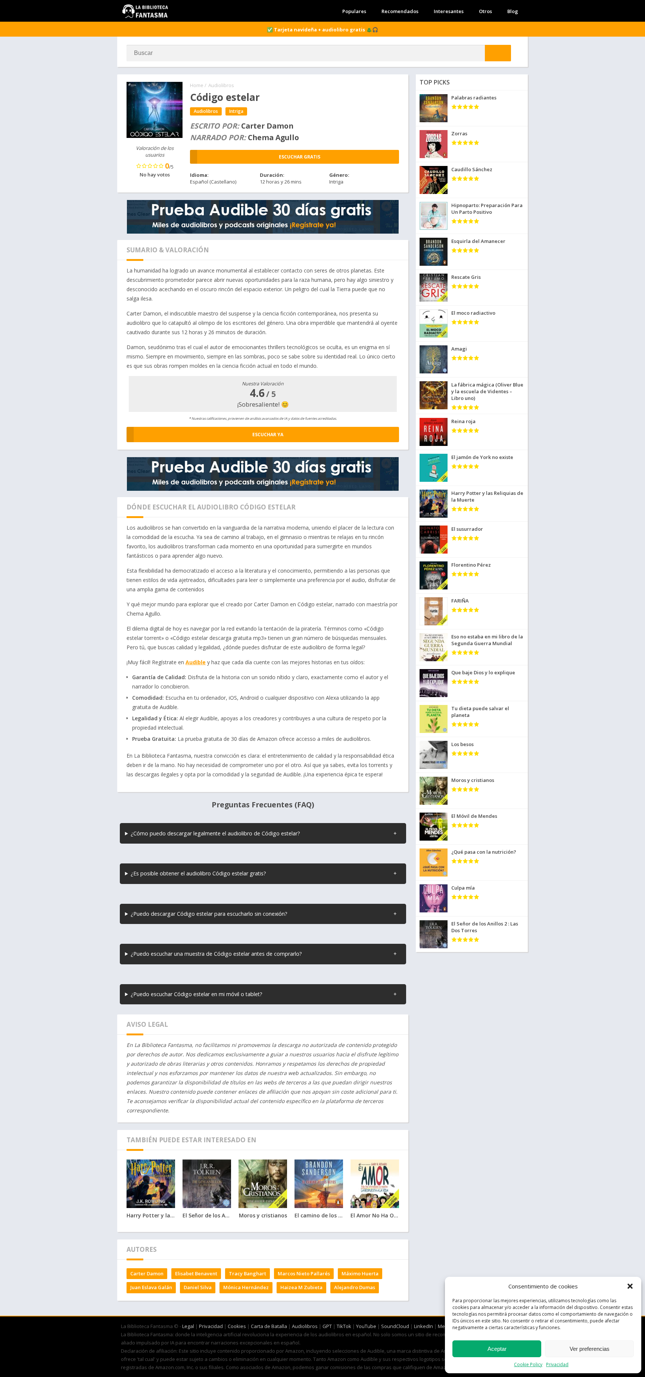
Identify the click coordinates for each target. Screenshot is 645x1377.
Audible (196, 662)
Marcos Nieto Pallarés (304, 1273)
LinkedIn (423, 1326)
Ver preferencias (590, 1349)
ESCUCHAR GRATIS (299, 157)
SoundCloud (395, 1326)
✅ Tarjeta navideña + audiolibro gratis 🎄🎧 (322, 29)
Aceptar (497, 1349)
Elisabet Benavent (196, 1273)
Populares (354, 11)
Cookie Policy (528, 1364)
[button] (630, 1286)
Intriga (236, 111)
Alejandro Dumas (354, 1287)
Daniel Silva (198, 1287)
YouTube (366, 1326)
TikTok (344, 1326)
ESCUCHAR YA (267, 434)
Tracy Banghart (247, 1273)
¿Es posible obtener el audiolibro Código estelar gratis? (198, 873)
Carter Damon (146, 1273)
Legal (188, 1326)
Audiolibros (221, 85)
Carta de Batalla (269, 1326)
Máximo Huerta (360, 1273)
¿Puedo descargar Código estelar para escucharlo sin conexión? (209, 913)
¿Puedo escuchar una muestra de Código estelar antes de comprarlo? (216, 953)
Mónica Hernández (246, 1287)
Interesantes (449, 11)
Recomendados (399, 11)
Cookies (237, 1326)
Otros (485, 11)
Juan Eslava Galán (151, 1287)
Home (196, 85)
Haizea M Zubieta (301, 1287)
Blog (512, 11)
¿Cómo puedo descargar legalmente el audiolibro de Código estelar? (215, 833)
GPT (327, 1326)
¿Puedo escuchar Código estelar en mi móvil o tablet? (196, 994)
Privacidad (557, 1364)
